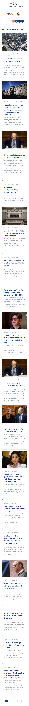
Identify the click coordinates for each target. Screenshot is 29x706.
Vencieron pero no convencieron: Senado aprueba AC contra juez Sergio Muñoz (13, 615)
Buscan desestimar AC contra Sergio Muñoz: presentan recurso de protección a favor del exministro (14, 292)
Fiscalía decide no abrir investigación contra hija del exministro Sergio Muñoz (12, 189)
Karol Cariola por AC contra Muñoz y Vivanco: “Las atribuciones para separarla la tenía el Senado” (14, 431)
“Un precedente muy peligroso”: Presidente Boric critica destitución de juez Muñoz (14, 508)
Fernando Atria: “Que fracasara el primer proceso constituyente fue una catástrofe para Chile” (13, 585)
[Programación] (16, 21)
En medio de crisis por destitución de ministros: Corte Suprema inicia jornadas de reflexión (14, 233)
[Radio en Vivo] (13, 21)
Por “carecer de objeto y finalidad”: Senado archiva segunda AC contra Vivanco (14, 262)
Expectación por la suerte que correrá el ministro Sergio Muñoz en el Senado (14, 645)
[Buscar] (19, 21)
